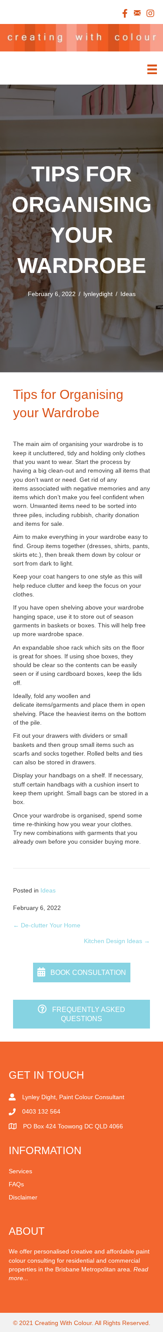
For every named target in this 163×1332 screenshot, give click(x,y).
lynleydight (98, 293)
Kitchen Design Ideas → (117, 940)
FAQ (15, 1184)
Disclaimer (23, 1197)
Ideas (128, 293)
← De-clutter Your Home (46, 925)
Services (20, 1171)
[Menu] (152, 67)
